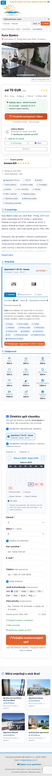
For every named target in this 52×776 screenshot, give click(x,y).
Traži (46, 23)
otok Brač (26, 29)
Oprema (11, 295)
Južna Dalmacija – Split (11, 29)
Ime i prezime (13, 546)
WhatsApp (17, 143)
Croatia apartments (33, 769)
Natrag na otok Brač (12, 171)
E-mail (10, 558)
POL (31, 595)
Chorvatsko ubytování (19, 772)
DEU (32, 591)
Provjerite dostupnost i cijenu (28, 116)
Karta (27, 149)
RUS (23, 595)
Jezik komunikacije (22, 587)
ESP (8, 595)
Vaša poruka (18, 601)
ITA (39, 591)
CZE (16, 591)
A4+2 (21, 96)
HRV (8, 591)
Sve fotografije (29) (42, 79)
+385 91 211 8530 (16, 139)
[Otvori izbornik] (3, 3)
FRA (15, 595)
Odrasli (10, 517)
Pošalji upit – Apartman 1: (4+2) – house (26, 344)
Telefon (17, 569)
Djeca (14, 528)
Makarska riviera (35, 772)
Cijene (39, 295)
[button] (26, 162)
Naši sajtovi (21, 769)
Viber (39, 143)
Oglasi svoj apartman (30, 764)
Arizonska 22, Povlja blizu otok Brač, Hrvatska (24, 39)
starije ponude (10, 769)
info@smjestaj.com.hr (29, 760)
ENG (24, 591)
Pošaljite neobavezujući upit (27, 639)
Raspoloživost (25, 295)
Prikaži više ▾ (7, 255)
